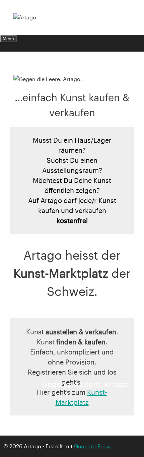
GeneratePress (92, 446)
